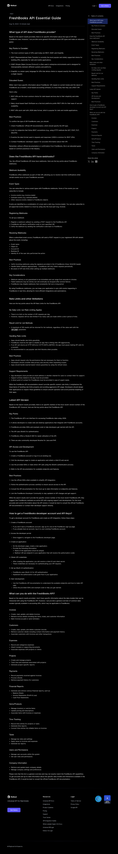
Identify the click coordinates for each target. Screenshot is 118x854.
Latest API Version (95, 89)
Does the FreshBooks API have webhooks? (97, 37)
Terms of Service (76, 801)
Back (11, 13)
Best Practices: (96, 32)
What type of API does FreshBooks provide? (96, 21)
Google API (74, 807)
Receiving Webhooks (98, 52)
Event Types (95, 45)
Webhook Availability (98, 41)
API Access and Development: (96, 97)
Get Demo (14, 810)
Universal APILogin (48, 827)
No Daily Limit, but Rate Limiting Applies (99, 69)
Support (45, 814)
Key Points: (95, 92)
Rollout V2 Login (48, 830)
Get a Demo (105, 6)
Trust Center (46, 817)
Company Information (98, 152)
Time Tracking (96, 142)
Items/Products (96, 139)
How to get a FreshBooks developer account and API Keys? (98, 107)
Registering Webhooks (98, 48)
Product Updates (48, 807)
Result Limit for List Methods (97, 74)
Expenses (94, 125)
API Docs (51, 6)
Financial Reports (97, 135)
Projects (94, 128)
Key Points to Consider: (98, 26)
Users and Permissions (98, 149)
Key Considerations (97, 59)
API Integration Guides (49, 821)
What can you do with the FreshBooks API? (97, 113)
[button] (94, 5)
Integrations (59, 6)
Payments (95, 132)
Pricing (68, 6)
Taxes (93, 146)
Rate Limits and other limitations (96, 63)
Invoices (94, 118)
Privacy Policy (75, 804)
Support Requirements (98, 86)
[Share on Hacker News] (96, 161)
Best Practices (96, 55)
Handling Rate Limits (98, 79)
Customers (95, 121)
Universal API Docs (48, 801)
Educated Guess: (97, 29)
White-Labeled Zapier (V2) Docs (52, 824)
